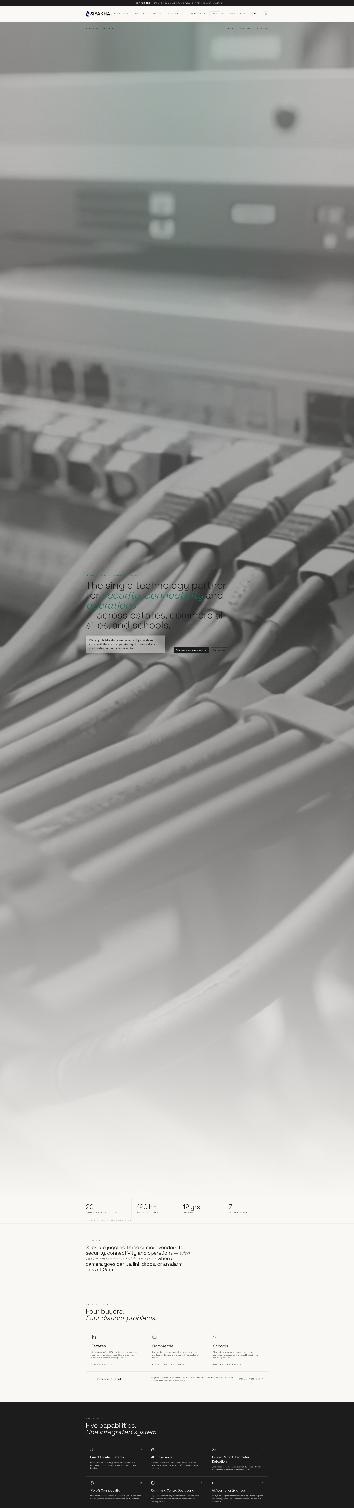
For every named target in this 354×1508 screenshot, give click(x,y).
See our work (219, 650)
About (193, 14)
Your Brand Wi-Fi (176, 14)
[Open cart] (266, 13)
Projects (158, 14)
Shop (202, 14)
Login (215, 14)
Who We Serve (121, 14)
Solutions (141, 14)
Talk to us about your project (190, 650)
